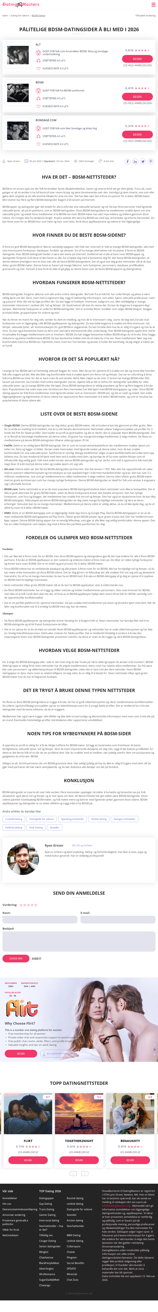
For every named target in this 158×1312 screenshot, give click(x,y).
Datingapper (46, 1198)
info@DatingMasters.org (116, 1205)
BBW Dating (74, 1235)
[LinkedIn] (135, 161)
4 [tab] (154, 1054)
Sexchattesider (75, 1226)
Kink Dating (36, 827)
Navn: (6, 913)
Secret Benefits (75, 1263)
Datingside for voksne (41, 818)
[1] (21, 905)
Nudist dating (98, 818)
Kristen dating (75, 1220)
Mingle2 (43, 1252)
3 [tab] (154, 1049)
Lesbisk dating (75, 1203)
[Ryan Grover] (23, 859)
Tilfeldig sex (46, 1235)
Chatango (44, 1285)
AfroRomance (47, 1274)
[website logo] (18, 55)
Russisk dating (75, 1198)
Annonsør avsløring (13, 1215)
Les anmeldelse (28, 1152)
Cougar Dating (47, 1241)
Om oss (6, 1203)
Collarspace (73, 1246)
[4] (32, 905)
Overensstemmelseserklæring (19, 1209)
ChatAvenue (46, 1257)
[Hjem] (21, 4)
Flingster (72, 1257)
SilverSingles (46, 1268)
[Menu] (154, 4)
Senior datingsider (50, 1246)
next (84, 1173)
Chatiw (71, 1252)
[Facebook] (128, 161)
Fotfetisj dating (13, 827)
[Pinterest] (151, 161)
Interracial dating (49, 1220)
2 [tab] (154, 1044)
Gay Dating (45, 1203)
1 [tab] (154, 1040)
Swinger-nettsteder (124, 818)
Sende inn (16, 958)
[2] (24, 905)
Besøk (137, 59)
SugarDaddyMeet (49, 1279)
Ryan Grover (54, 845)
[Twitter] (143, 161)
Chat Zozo (72, 1279)
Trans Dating (46, 1209)
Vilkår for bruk (10, 1229)
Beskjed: (8, 928)
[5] (35, 905)
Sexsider (54, 827)
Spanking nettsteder (72, 818)
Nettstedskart (10, 1235)
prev (73, 1173)
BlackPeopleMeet (49, 1263)
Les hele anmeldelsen (137, 65)
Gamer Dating (47, 1215)
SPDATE (71, 1268)
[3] (28, 905)
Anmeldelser (9, 1198)
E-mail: (85, 913)
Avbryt (36, 958)
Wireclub (72, 1274)
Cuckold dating (13, 818)
